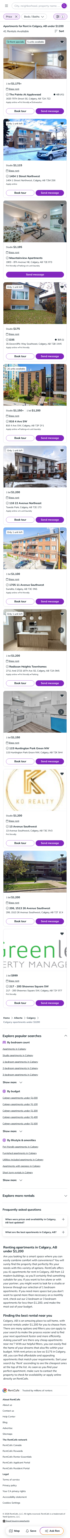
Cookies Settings (11, 1502)
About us (7, 1405)
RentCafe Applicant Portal (16, 1462)
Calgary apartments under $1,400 (20, 1117)
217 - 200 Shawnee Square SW (29, 986)
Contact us (8, 1410)
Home (6, 1017)
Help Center (9, 1416)
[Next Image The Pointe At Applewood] (61, 58)
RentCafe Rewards (13, 1451)
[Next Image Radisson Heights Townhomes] (61, 630)
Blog (5, 1422)
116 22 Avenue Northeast (25, 503)
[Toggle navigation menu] (6, 6)
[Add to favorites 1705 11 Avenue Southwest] (62, 532)
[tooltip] (12, 89)
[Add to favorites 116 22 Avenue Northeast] (62, 450)
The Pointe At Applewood (25, 94)
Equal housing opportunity (17, 1521)
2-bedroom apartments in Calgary (20, 1068)
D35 (11, 339)
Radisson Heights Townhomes (28, 666)
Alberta (18, 1017)
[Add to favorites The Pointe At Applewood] (62, 42)
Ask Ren (54, 1530)
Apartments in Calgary (14, 1048)
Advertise (8, 1428)
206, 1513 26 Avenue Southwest (29, 908)
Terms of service (11, 1479)
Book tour (20, 111)
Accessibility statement (15, 1497)
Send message (50, 111)
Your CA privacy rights (14, 1491)
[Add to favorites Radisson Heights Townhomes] (62, 614)
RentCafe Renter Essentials (17, 1456)
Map (17, 1530)
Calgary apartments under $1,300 (20, 1110)
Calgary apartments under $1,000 (20, 1097)
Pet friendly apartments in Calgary (20, 1146)
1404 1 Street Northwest (24, 176)
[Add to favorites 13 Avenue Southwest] (62, 774)
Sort (61, 31)
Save (33, 1530)
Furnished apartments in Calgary (20, 1153)
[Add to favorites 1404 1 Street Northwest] (62, 123)
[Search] (64, 5)
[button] (16, 16)
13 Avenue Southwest (23, 826)
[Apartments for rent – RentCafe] (11, 1390)
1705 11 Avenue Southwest (26, 584)
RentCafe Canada (12, 1445)
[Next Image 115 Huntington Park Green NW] (61, 712)
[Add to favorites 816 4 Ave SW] (62, 368)
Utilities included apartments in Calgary (23, 1159)
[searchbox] (39, 6)
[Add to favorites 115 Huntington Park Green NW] (62, 695)
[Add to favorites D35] (62, 287)
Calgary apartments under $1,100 (20, 1104)
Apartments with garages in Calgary (21, 1166)
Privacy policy (10, 1485)
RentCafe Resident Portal (16, 1468)
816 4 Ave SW (18, 421)
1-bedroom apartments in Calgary (20, 1061)
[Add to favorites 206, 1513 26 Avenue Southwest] (62, 855)
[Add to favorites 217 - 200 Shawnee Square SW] (62, 933)
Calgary (31, 1017)
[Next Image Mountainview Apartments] (61, 221)
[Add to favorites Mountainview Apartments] (62, 205)
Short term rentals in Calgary (18, 1172)
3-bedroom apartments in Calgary (20, 1074)
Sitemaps (7, 1433)
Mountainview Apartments (25, 257)
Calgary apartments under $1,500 (20, 1123)
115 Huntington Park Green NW (29, 748)
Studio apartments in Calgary (18, 1055)
